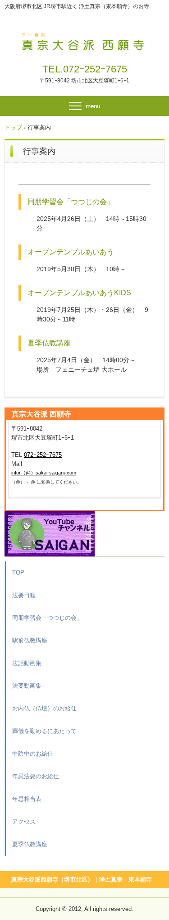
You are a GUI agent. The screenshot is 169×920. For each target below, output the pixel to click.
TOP (18, 572)
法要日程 (24, 595)
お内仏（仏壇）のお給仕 (44, 708)
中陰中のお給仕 (32, 753)
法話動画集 (26, 663)
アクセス (24, 821)
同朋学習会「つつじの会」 (70, 202)
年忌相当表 (26, 798)
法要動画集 (26, 685)
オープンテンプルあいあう (70, 252)
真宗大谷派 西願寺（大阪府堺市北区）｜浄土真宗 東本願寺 (84, 40)
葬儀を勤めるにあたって (44, 731)
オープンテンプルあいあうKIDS (79, 293)
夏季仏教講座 (49, 343)
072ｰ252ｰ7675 (95, 69)
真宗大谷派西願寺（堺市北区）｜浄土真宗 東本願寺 (81, 879)
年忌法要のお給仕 (35, 776)
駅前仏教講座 (29, 640)
